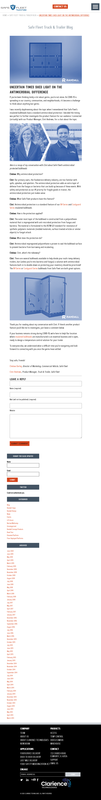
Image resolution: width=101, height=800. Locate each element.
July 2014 (10, 675)
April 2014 (10, 684)
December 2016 (12, 618)
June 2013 (10, 709)
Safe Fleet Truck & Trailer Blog (23, 15)
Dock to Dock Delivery (30, 757)
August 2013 (11, 706)
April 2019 (10, 560)
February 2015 (11, 657)
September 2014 (12, 672)
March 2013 (10, 718)
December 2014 (12, 663)
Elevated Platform (13, 535)
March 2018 (10, 593)
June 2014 (10, 678)
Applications (27, 749)
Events (9, 517)
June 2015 (10, 648)
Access (53, 733)
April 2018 (10, 590)
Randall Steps (11, 508)
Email (9, 470)
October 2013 (11, 703)
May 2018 (10, 587)
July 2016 (10, 630)
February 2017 (11, 612)
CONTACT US (60, 6)
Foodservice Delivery (30, 753)
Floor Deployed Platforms (15, 538)
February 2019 (11, 566)
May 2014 (10, 681)
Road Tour (10, 532)
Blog (8, 505)
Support (54, 759)
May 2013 (10, 712)
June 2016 (10, 633)
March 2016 (10, 636)
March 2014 (10, 687)
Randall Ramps (11, 511)
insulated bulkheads (23, 336)
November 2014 (12, 666)
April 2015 (10, 654)
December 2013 (12, 697)
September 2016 (12, 624)
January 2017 (11, 615)
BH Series (64, 204)
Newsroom (25, 743)
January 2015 (11, 660)
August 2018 (11, 578)
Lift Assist (10, 520)
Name (9, 462)
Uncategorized (11, 526)
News (8, 514)
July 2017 (10, 602)
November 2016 (12, 621)
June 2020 (10, 551)
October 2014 (11, 669)
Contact (54, 749)
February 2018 (11, 596)
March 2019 (10, 563)
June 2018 (10, 584)
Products (55, 729)
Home (5, 15)
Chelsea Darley (16, 366)
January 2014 (11, 694)
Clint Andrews (15, 371)
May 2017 (10, 605)
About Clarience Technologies (34, 740)
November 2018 (12, 572)
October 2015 (11, 642)
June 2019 (10, 554)
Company (24, 729)
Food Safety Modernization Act (35, 764)
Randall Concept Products (15, 529)
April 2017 (10, 609)
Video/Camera (56, 740)
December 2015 (12, 639)
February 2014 (11, 691)
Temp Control (56, 736)
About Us (24, 736)
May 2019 (10, 557)
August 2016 (11, 627)
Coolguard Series (31, 268)
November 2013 (12, 700)
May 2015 (10, 651)
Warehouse (55, 743)
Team (22, 733)
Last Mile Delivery (28, 760)
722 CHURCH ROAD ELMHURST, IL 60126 (58, 755)
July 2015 (10, 645)
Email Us (54, 763)
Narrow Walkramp (12, 523)
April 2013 (10, 715)
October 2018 (11, 575)
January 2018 (11, 599)
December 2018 (12, 569)
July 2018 (10, 581)
